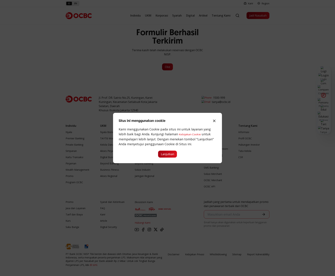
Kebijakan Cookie (190, 134)
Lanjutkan (167, 154)
